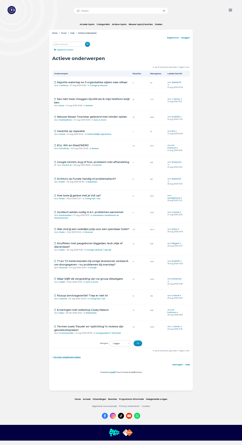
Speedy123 (176, 82)
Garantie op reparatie (71, 131)
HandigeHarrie (173, 198)
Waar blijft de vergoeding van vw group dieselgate (90, 278)
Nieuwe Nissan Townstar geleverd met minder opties (92, 116)
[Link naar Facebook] (105, 416)
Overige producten (99, 85)
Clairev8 (63, 298)
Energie (93, 267)
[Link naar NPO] (128, 432)
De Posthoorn (171, 146)
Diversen (89, 232)
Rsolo (61, 105)
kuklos (174, 229)
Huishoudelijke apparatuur (99, 134)
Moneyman (177, 162)
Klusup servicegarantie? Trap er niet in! (82, 295)
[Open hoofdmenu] (230, 10)
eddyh (62, 282)
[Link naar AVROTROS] (114, 433)
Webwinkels (91, 313)
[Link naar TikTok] (121, 416)
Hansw (62, 134)
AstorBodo (64, 148)
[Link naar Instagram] (113, 416)
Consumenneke (66, 333)
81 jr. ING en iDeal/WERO (73, 145)
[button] (163, 11)
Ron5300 (176, 117)
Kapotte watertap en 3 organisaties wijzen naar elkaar (92, 82)
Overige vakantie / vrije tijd (99, 250)
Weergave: (104, 343)
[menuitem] (177, 364)
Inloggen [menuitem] (185, 37)
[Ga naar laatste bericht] (168, 85)
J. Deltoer (176, 99)
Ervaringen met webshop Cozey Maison (83, 309)
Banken (89, 105)
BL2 (173, 131)
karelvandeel (65, 215)
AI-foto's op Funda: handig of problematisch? (86, 178)
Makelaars (92, 182)
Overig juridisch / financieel (108, 333)
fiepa (61, 313)
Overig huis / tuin (92, 198)
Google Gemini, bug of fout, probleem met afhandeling (93, 162)
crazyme (175, 212)
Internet (98, 165)
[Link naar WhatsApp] (137, 416)
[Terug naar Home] (12, 10)
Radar (62, 182)
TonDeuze (63, 85)
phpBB (112, 372)
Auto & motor (100, 120)
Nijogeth (175, 243)
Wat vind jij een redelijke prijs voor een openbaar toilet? (93, 229)
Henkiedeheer (65, 120)
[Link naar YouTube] (129, 416)
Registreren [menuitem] (173, 37)
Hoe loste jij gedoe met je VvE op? (79, 195)
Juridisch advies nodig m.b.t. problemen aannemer (90, 212)
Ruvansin (63, 267)
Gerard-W (67, 165)
